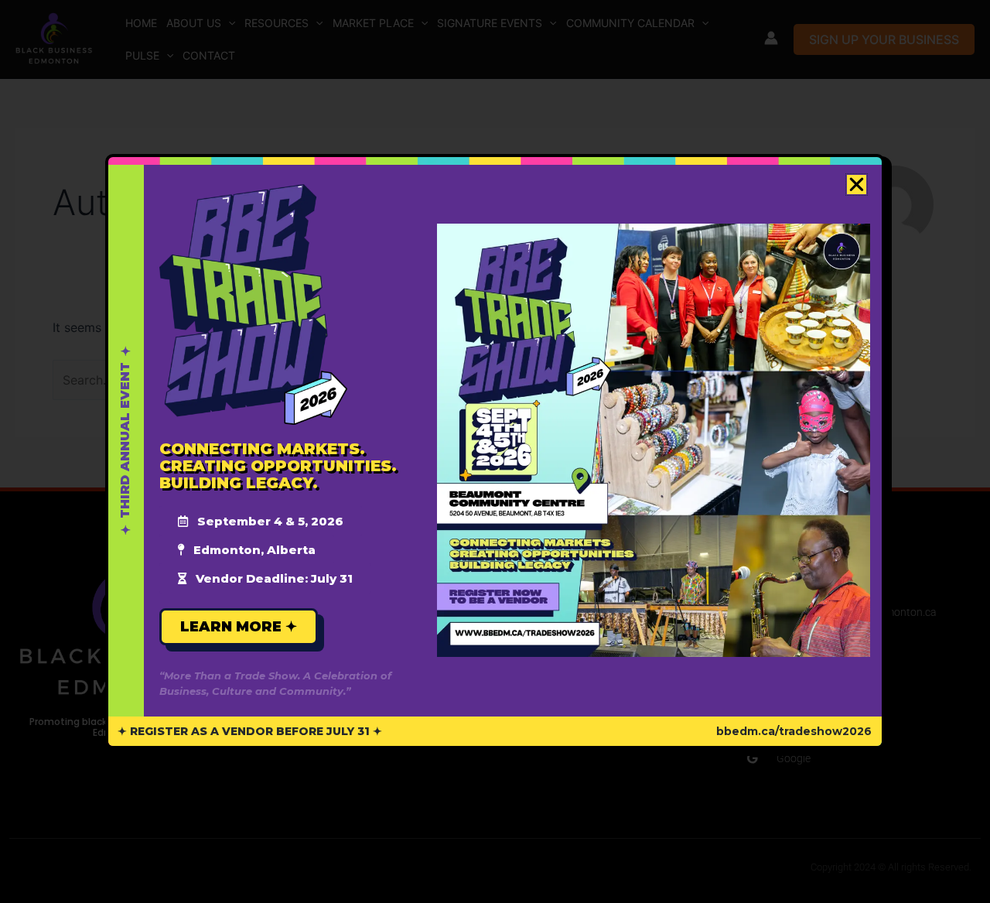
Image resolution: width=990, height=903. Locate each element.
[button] (856, 184)
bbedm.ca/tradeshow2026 (794, 731)
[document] (495, 451)
